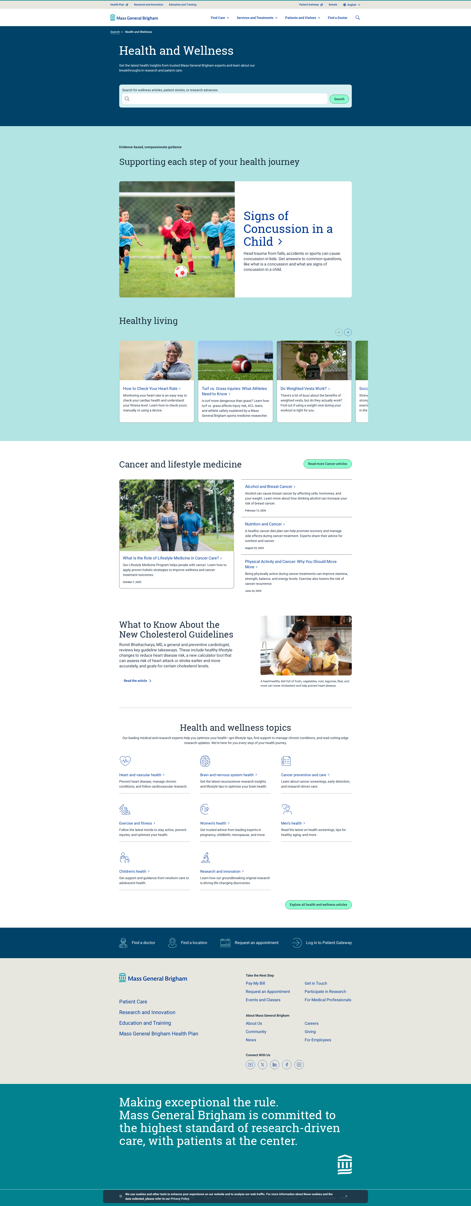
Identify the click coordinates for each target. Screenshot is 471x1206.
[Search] (358, 17)
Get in (316, 983)
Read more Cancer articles (327, 464)
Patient (133, 1002)
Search (115, 32)
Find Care (218, 18)
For (318, 1040)
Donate (333, 4)
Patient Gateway (309, 4)
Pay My (255, 983)
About (254, 1023)
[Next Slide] (348, 332)
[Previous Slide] (339, 332)
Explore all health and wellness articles (318, 905)
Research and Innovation (148, 4)
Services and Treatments (255, 18)
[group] (156, 382)
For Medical (328, 1000)
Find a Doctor (337, 18)
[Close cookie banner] (346, 1196)
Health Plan (117, 4)
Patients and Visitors (300, 18)
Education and (145, 1023)
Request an (268, 991)
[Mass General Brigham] (134, 17)
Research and (147, 1012)
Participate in (325, 991)
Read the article (135, 681)
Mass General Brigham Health (158, 1034)
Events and (263, 1000)
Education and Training (182, 4)
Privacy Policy (180, 1198)
